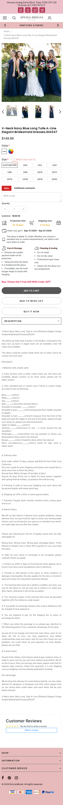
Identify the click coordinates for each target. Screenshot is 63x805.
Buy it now (31, 311)
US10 (40, 172)
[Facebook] (3, 778)
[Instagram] (16, 778)
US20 (54, 179)
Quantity (6, 203)
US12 (54, 172)
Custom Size (10, 165)
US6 (10, 172)
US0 (25, 165)
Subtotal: (6, 215)
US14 (9, 179)
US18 (40, 179)
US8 (25, 172)
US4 (54, 165)
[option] (31, 72)
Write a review (31, 730)
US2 (40, 165)
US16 (25, 179)
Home (6, 31)
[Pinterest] (9, 778)
